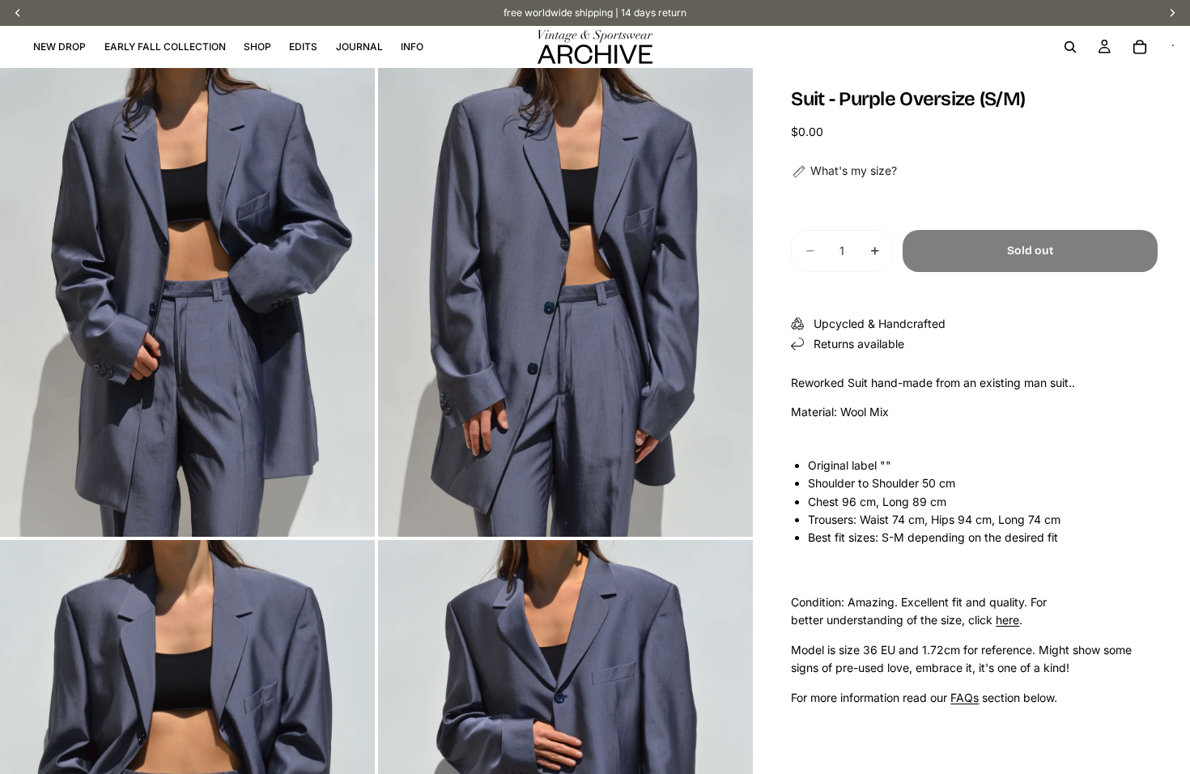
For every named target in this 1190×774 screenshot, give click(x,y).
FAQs (964, 697)
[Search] (1070, 47)
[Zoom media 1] (187, 302)
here (1007, 620)
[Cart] (1140, 47)
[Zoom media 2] (565, 302)
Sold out (1030, 250)
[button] (844, 171)
